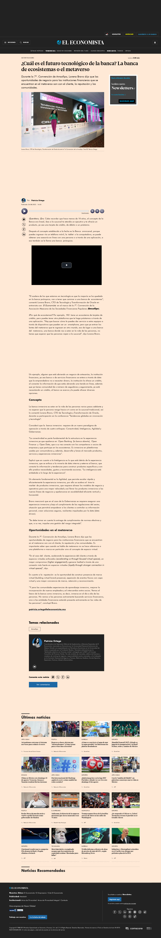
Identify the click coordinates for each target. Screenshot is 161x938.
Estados (24, 775)
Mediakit (23, 897)
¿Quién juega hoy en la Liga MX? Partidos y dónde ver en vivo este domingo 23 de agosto (95, 780)
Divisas (128, 51)
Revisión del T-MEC (81, 51)
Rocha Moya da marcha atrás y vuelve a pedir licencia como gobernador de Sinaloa (33, 816)
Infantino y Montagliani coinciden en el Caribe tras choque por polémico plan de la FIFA (125, 851)
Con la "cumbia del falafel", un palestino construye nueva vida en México (125, 780)
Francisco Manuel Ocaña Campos (32, 751)
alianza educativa (98, 51)
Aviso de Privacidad (29, 900)
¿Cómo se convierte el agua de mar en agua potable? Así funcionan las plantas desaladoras (95, 744)
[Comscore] (134, 928)
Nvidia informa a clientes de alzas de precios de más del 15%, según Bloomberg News (95, 851)
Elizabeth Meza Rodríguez (60, 822)
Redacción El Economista (60, 751)
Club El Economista (55, 893)
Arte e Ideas (25, 739)
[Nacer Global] (16, 910)
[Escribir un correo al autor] (34, 666)
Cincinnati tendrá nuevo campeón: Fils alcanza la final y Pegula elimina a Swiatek (35, 851)
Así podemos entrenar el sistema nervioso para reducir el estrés (34, 743)
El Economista (29, 893)
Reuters (85, 858)
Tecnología (55, 846)
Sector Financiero (27, 58)
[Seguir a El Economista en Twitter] (120, 912)
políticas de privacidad (130, 903)
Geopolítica (86, 810)
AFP (115, 787)
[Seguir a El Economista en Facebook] (114, 912)
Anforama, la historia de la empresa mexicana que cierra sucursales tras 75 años (65, 816)
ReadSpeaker (85, 213)
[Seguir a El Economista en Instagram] (140, 912)
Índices (120, 51)
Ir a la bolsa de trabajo (37, 917)
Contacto (64, 900)
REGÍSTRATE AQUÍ (127, 101)
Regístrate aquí (115, 899)
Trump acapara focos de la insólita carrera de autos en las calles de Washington (95, 816)
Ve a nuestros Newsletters (117, 95)
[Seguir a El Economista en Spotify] (135, 912)
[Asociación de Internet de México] (149, 928)
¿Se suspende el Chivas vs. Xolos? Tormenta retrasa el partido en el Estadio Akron (125, 816)
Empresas (85, 739)
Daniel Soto (86, 751)
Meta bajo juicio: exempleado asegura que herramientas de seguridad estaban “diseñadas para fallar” (65, 852)
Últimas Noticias (36, 51)
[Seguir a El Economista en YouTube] (130, 912)
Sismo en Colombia (64, 51)
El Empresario (55, 810)
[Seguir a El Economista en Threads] (130, 916)
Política (54, 739)
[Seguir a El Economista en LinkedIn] (125, 912)
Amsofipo (34, 629)
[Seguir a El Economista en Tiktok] (135, 916)
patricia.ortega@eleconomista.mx (47, 609)
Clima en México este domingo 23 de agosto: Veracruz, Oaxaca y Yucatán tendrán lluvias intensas (34, 780)
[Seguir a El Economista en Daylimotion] (145, 912)
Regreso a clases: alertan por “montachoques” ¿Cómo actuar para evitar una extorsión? (63, 744)
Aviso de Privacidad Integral (48, 900)
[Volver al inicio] (53, 888)
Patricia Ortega (37, 200)
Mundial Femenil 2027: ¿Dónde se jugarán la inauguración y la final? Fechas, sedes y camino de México (125, 744)
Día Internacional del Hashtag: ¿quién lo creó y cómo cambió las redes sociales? (64, 780)
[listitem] (24, 211)
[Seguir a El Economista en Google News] (125, 916)
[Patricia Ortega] (23, 200)
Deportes (115, 739)
